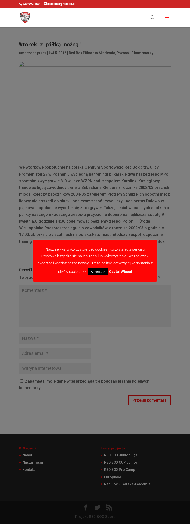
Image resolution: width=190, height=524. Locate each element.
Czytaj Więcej (120, 271)
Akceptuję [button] (98, 271)
